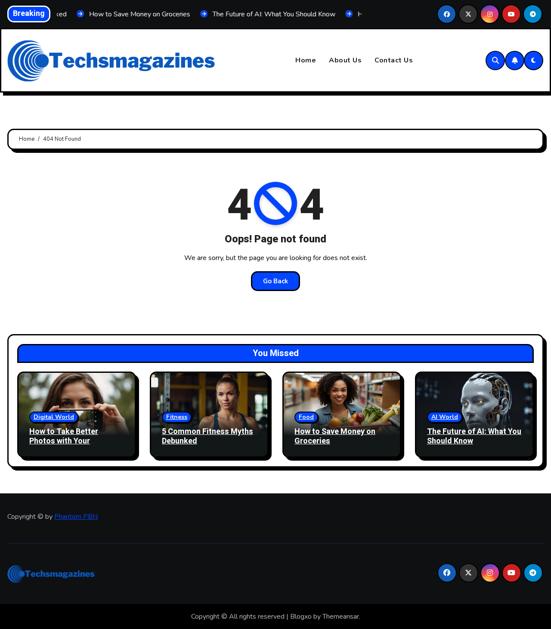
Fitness (176, 417)
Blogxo (301, 616)
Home (305, 60)
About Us (345, 60)
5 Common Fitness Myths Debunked (207, 436)
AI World (444, 417)
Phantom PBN (76, 516)
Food (306, 417)
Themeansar (340, 616)
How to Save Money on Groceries (334, 436)
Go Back (275, 281)
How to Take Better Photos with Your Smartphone (63, 441)
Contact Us (394, 60)
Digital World (54, 417)
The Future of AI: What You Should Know (474, 436)
